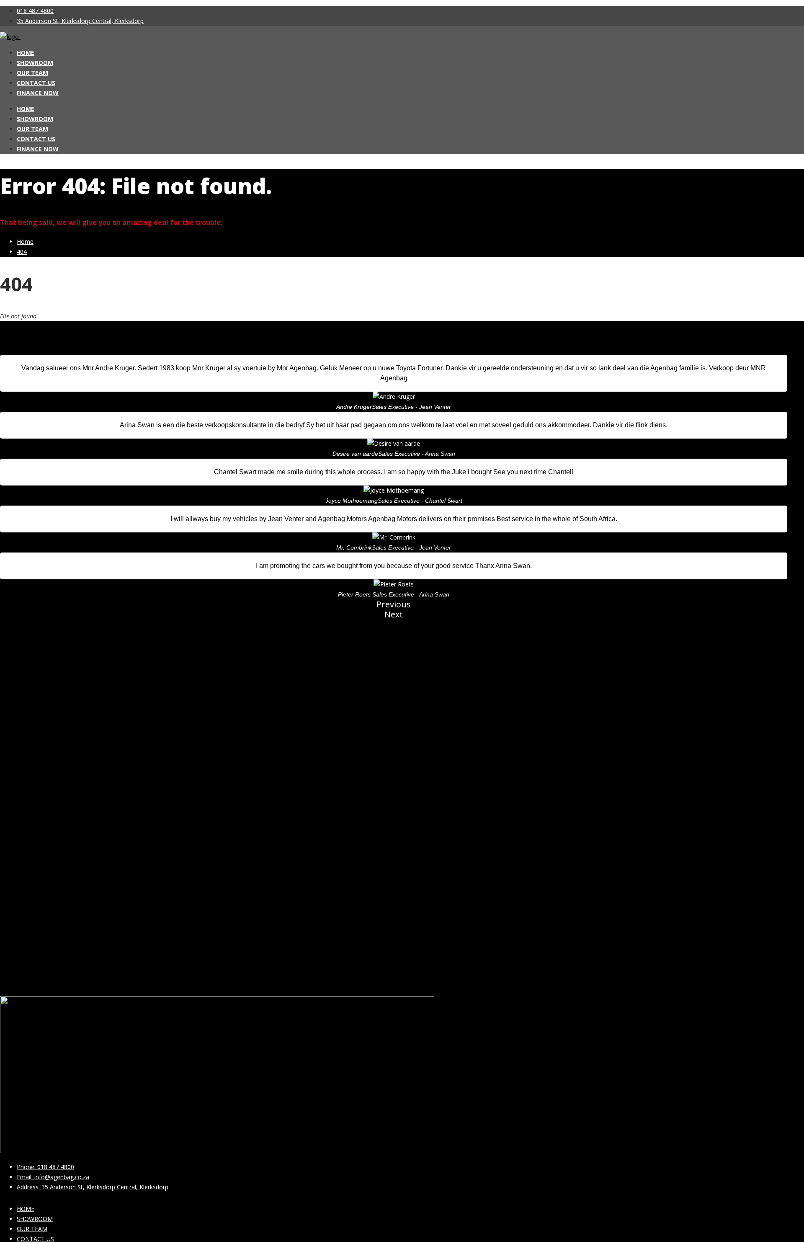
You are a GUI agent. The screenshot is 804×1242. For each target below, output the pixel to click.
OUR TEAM (32, 73)
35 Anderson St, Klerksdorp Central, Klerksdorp (80, 21)
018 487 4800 (35, 11)
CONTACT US (36, 83)
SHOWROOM (35, 63)
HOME (25, 53)
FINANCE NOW (38, 93)
